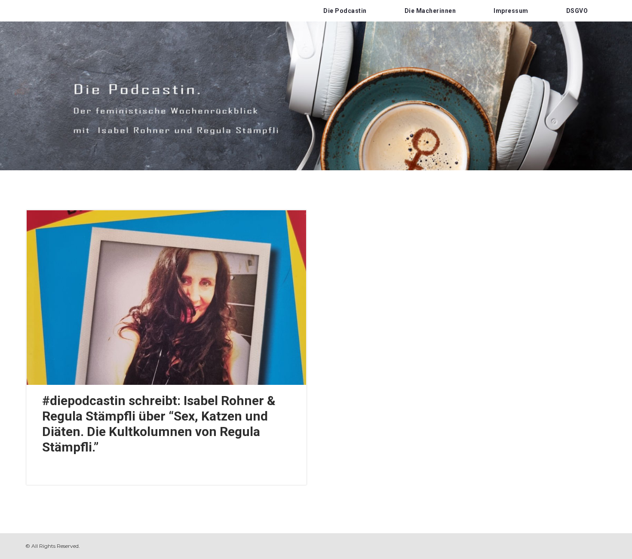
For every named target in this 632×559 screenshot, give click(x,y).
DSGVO (577, 10)
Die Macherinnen (430, 10)
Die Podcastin (345, 10)
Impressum (511, 10)
